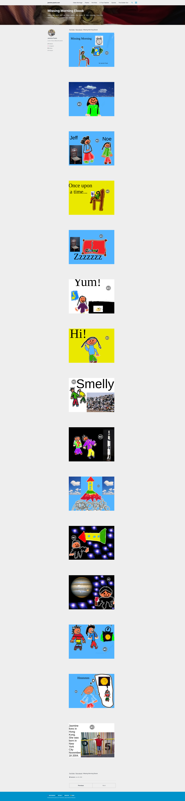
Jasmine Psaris (52, 38)
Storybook (79, 30)
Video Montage (77, 2)
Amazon (66, 795)
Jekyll (66, 797)
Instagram (52, 795)
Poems (87, 2)
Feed (73, 795)
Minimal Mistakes (71, 797)
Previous (81, 785)
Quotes (114, 2)
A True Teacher (104, 2)
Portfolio (94, 2)
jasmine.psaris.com (54, 2)
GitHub (60, 795)
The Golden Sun (123, 2)
